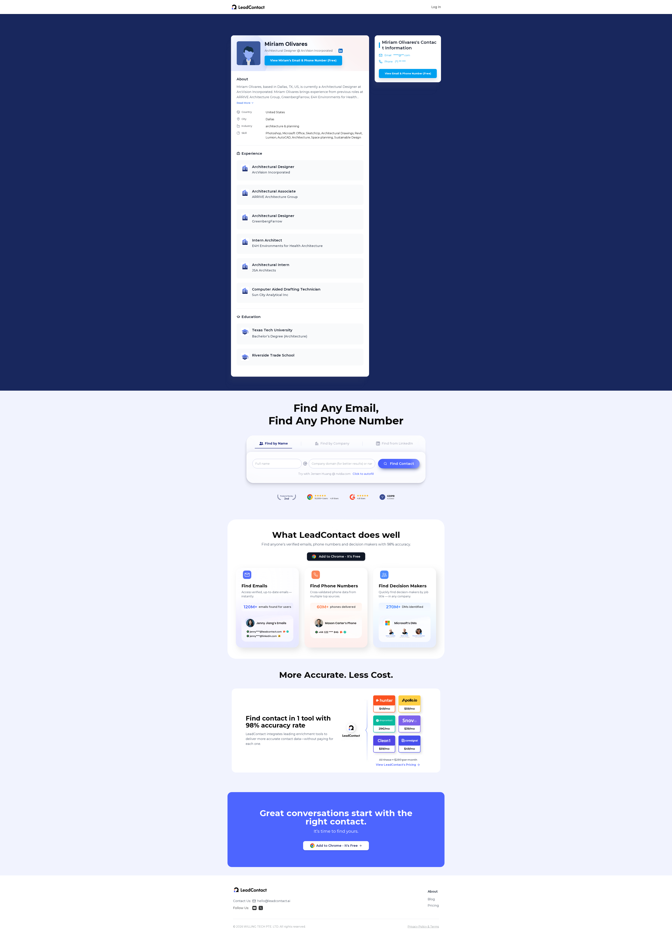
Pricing (433, 905)
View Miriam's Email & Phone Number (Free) (303, 60)
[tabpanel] (336, 467)
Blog (431, 899)
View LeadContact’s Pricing (396, 764)
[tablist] (336, 443)
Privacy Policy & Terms (423, 926)
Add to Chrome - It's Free (339, 556)
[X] (261, 908)
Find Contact (402, 464)
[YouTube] (254, 908)
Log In (436, 7)
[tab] (273, 443)
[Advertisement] (336, 25)
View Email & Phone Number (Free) (408, 73)
